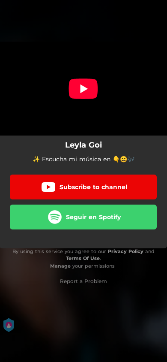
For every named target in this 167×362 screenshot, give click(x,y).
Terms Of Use (83, 258)
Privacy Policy (125, 251)
